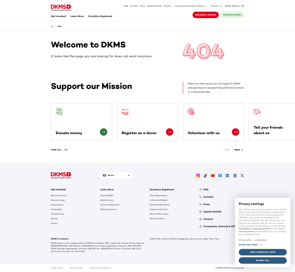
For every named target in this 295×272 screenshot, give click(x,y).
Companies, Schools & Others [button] (189, 6)
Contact (134, 6)
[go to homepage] (61, 8)
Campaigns (56, 209)
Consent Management (100, 268)
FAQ (126, 6)
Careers (167, 6)
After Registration (158, 195)
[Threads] (235, 175)
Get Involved (58, 16)
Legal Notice (57, 268)
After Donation (157, 218)
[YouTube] (213, 175)
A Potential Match (158, 200)
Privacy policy (245, 240)
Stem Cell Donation (159, 214)
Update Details (154, 6)
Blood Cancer (106, 200)
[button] (103, 132)
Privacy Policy (76, 268)
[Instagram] (198, 175)
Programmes (57, 205)
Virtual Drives (57, 214)
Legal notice (261, 240)
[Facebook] (220, 175)
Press (142, 6)
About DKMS (106, 195)
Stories (54, 218)
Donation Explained (100, 16)
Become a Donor (59, 195)
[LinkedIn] (227, 175)
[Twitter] (242, 175)
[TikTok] (205, 175)
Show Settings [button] (248, 245)
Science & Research (110, 205)
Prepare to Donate (158, 209)
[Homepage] (52, 26)
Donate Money (58, 200)
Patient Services (108, 209)
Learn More (77, 16)
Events (54, 223)
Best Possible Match (159, 205)
